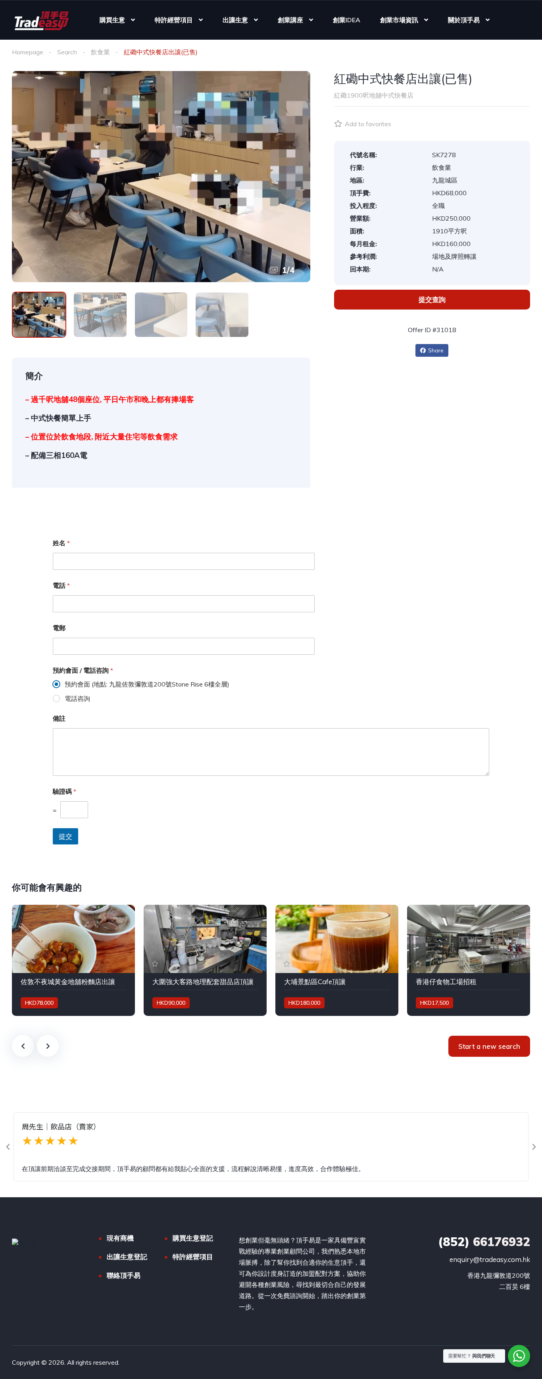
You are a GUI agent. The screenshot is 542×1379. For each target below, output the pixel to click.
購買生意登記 (193, 1238)
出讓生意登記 (127, 1256)
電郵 (59, 628)
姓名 (61, 543)
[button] (8, 1147)
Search (67, 52)
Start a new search (489, 1046)
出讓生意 (235, 20)
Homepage (27, 52)
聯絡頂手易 (123, 1275)
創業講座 (290, 20)
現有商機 (120, 1238)
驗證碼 (64, 791)
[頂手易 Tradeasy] (41, 20)
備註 (59, 718)
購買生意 (112, 20)
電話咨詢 (77, 698)
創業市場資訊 (399, 20)
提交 (65, 836)
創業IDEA (346, 20)
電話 (61, 585)
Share (436, 350)
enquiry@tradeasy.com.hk (490, 1259)
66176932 (484, 1241)
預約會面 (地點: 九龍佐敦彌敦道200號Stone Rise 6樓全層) (147, 684)
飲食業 (100, 52)
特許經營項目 (174, 20)
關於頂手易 (464, 20)
